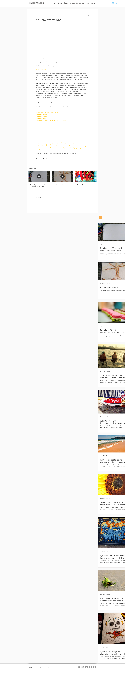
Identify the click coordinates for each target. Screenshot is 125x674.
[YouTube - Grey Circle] (94, 667)
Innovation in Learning (58, 153)
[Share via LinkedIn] (43, 158)
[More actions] (88, 16)
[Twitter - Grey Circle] (86, 667)
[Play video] (62, 40)
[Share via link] (47, 158)
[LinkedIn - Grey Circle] (82, 667)
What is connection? (59, 185)
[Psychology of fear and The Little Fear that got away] (39, 176)
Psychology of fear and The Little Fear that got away (38, 185)
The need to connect (83, 185)
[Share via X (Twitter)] (40, 158)
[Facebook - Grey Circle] (90, 667)
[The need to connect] (85, 176)
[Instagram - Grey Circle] (79, 667)
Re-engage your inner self (70, 153)
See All (94, 167)
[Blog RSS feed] (100, 217)
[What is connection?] (62, 176)
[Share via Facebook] (36, 158)
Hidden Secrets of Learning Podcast (44, 153)
